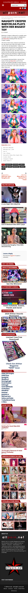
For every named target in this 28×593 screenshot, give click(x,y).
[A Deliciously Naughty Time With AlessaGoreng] (14, 235)
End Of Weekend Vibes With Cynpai (13, 224)
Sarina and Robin (7, 398)
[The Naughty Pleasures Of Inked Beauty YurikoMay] (14, 440)
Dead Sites (21, 588)
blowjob (15, 164)
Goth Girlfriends (7, 387)
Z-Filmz (4, 402)
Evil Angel (4, 385)
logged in (12, 255)
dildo (9, 166)
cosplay (22, 164)
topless (23, 166)
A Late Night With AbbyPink (10, 204)
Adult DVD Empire (7, 373)
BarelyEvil (4, 377)
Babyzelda (6, 38)
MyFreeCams (6, 396)
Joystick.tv (5, 394)
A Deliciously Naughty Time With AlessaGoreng (12, 245)
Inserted (4, 392)
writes (6, 145)
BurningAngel (6, 381)
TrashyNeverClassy (8, 400)
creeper (4, 166)
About (5, 588)
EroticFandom (6, 383)
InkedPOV (4, 390)
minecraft (16, 166)
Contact (10, 588)
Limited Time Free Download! (14, 338)
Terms (15, 588)
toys (3, 168)
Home (2, 17)
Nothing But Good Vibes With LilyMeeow (10, 427)
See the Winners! (14, 284)
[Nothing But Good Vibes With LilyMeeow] (14, 415)
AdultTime (5, 375)
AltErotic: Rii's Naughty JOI (6, 176)
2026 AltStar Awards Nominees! (14, 314)
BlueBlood (5, 379)
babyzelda (9, 164)
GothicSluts (5, 389)
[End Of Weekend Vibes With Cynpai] (14, 215)
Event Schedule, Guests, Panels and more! (14, 306)
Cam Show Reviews (9, 17)
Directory (14, 590)
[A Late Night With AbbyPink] (14, 195)
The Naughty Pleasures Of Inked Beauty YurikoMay (11, 451)
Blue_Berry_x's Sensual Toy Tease (22, 177)
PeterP (6, 32)
